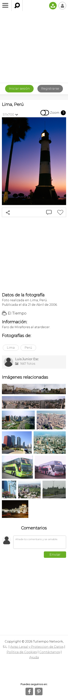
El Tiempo (14, 313)
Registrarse (50, 88)
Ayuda (34, 657)
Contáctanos (49, 652)
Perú (28, 347)
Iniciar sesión (19, 88)
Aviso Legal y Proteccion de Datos (36, 647)
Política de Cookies (22, 652)
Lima (11, 347)
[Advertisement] (34, 47)
